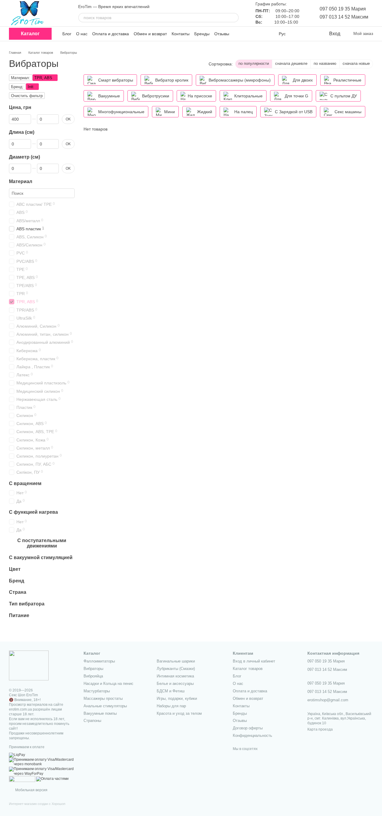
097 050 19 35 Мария (343, 8)
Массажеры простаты (103, 698)
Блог (66, 33)
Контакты (181, 33)
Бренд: (17, 87)
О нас (81, 33)
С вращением (25, 483)
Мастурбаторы (97, 691)
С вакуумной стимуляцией (41, 557)
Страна (17, 592)
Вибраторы (93, 668)
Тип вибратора (26, 603)
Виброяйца (93, 676)
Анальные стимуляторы (105, 706)
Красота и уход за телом (179, 713)
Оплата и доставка (110, 33)
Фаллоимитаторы (99, 661)
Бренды (202, 33)
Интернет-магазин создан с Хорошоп (37, 804)
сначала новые (356, 63)
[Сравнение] (300, 34)
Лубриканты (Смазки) (176, 668)
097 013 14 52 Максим (344, 16)
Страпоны (92, 720)
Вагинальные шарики (176, 661)
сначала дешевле (291, 63)
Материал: (20, 78)
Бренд (16, 580)
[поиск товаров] (234, 17)
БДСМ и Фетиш (170, 691)
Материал (20, 181)
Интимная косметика (175, 676)
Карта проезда (320, 729)
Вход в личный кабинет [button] (254, 661)
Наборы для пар (171, 706)
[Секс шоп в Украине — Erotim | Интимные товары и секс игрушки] (29, 665)
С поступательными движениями (41, 543)
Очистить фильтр (27, 95)
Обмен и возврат (150, 33)
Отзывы (221, 33)
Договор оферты (248, 728)
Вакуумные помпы (100, 713)
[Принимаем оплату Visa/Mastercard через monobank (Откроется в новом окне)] (42, 762)
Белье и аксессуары (175, 683)
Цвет (15, 569)
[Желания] (312, 34)
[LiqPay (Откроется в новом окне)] (17, 755)
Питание (19, 615)
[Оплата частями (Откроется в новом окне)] (52, 779)
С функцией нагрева (33, 512)
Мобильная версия (30, 790)
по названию (325, 63)
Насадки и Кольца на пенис (108, 683)
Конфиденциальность (252, 735)
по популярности (253, 63)
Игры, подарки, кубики (177, 698)
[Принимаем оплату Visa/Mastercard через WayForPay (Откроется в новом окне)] (42, 771)
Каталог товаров (248, 668)
